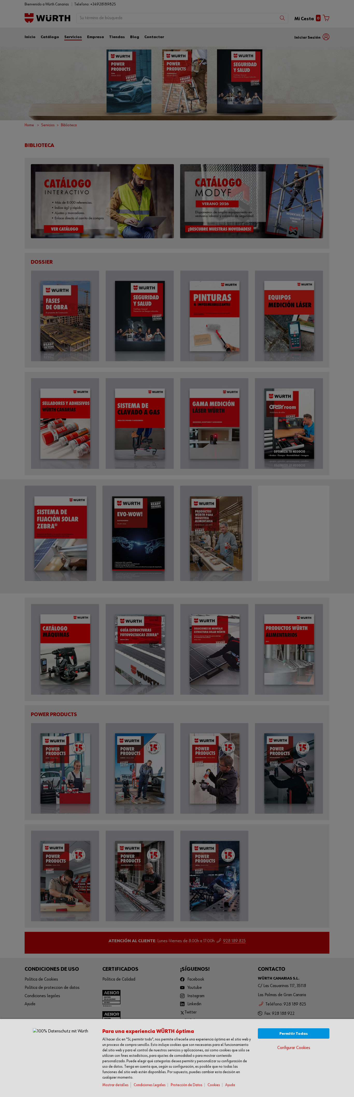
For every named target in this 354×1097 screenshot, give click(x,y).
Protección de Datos (186, 1085)
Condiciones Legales (150, 1085)
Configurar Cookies (293, 1048)
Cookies (214, 1085)
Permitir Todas (293, 1034)
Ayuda (230, 1085)
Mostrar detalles (115, 1085)
